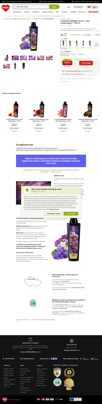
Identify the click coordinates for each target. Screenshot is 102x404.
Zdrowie (26, 12)
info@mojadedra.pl (28, 358)
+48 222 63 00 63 (9, 358)
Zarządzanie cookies (53, 213)
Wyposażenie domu (8, 371)
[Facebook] (51, 359)
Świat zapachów (93, 12)
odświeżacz (81, 54)
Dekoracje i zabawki (8, 373)
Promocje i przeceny (9, 375)
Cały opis (97, 31)
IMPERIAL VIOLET (65, 19)
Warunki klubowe (24, 388)
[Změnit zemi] (68, 7)
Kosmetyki (36, 12)
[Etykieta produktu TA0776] (24, 66)
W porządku (71, 213)
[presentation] (3, 115)
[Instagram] (54, 359)
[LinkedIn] (56, 359)
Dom (57, 12)
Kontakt (18, 321)
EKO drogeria (17, 12)
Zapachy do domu (47, 12)
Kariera (22, 386)
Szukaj (54, 7)
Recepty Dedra (7, 382)
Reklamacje (23, 373)
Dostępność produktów (9, 379)
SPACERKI (73, 12)
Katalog (5, 377)
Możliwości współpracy (9, 384)
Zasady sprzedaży (24, 369)
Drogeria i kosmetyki (9, 369)
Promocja (82, 12)
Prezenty (64, 12)
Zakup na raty (7, 386)
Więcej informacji (54, 209)
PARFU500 (73, 54)
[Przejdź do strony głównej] (5, 8)
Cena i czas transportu (25, 371)
